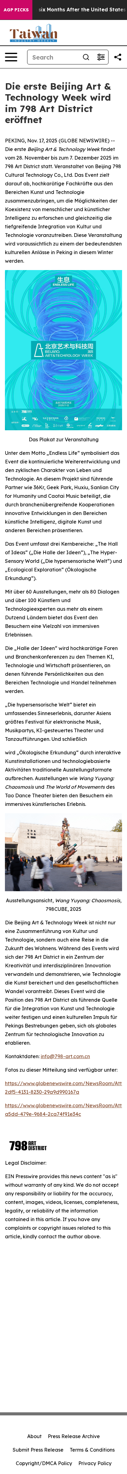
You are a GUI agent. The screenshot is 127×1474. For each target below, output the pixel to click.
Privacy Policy (95, 1463)
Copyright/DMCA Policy (44, 1463)
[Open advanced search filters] (100, 57)
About (34, 1436)
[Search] (86, 57)
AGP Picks (16, 10)
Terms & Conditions (92, 1450)
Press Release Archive (74, 1436)
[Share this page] (117, 57)
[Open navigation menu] (11, 57)
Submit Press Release (38, 1450)
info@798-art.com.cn (65, 1056)
